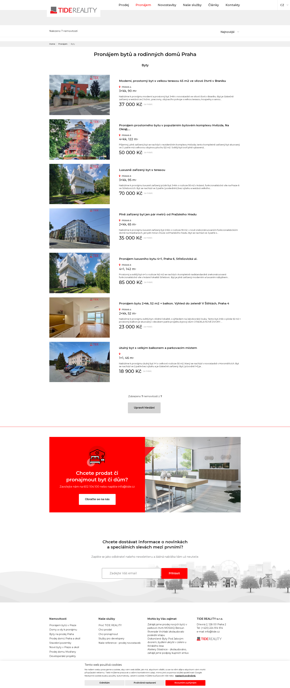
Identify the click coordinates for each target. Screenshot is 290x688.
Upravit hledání (144, 407)
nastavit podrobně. (185, 675)
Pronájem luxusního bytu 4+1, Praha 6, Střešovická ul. (158, 258)
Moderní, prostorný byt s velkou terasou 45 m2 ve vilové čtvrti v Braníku (172, 81)
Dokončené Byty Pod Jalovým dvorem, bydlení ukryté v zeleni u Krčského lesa (167, 642)
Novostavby (167, 5)
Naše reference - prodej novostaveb (120, 642)
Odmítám (104, 682)
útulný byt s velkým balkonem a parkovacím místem (158, 348)
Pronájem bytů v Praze (62, 625)
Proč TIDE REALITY (110, 625)
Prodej (124, 5)
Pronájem (143, 5)
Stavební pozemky (60, 642)
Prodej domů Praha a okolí (64, 638)
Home (52, 44)
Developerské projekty (62, 656)
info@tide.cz (212, 631)
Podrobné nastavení (145, 682)
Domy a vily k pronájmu (63, 629)
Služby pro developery (111, 638)
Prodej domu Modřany (62, 651)
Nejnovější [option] (227, 32)
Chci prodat (105, 629)
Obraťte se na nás (97, 499)
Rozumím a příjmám (185, 682)
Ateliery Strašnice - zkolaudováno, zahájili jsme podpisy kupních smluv (168, 651)
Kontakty (233, 5)
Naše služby (192, 5)
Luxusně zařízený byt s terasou (142, 170)
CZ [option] (282, 5)
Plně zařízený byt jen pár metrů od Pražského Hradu (158, 214)
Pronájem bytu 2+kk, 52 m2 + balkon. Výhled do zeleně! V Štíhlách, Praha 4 (174, 303)
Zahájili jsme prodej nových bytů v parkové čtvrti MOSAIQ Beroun (167, 626)
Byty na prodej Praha (61, 634)
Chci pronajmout (108, 634)
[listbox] (284, 4)
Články (213, 5)
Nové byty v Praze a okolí (64, 647)
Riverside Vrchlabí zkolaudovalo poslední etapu (166, 633)
